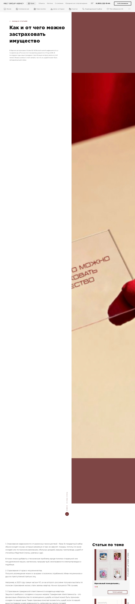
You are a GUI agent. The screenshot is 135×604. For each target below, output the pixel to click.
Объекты (42, 3)
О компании (59, 3)
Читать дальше (117, 592)
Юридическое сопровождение (76, 3)
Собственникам (122, 3)
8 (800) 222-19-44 (103, 3)
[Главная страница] (14, 3)
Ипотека (50, 3)
